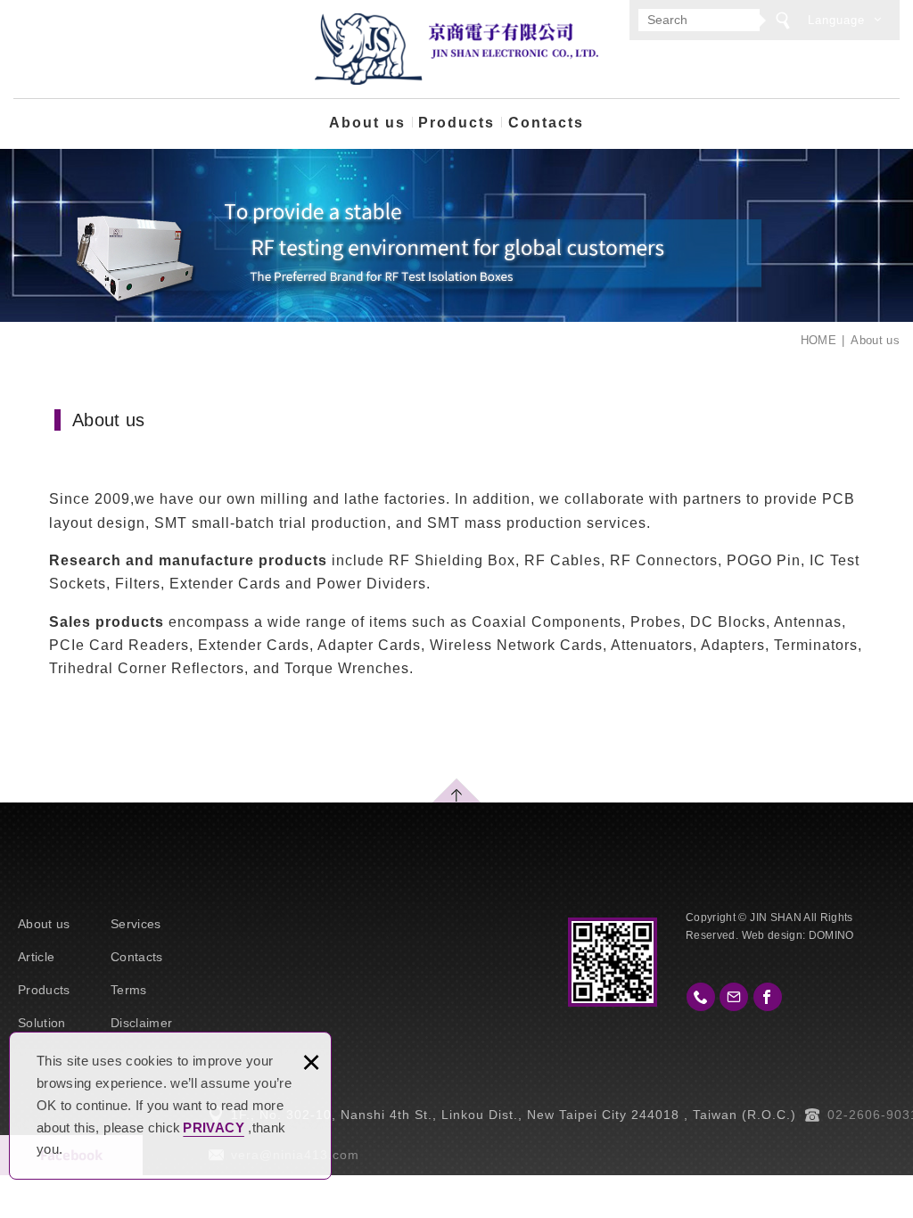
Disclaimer (142, 1023)
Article (36, 957)
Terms (129, 990)
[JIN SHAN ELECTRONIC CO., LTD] (456, 49)
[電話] (701, 997)
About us (367, 122)
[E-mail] (734, 997)
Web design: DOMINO (798, 935)
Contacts (546, 122)
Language (836, 20)
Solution (42, 1023)
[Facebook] (767, 997)
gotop (456, 790)
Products (456, 122)
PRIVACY (213, 1127)
